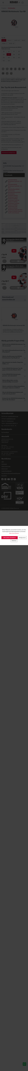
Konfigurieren (22, 537)
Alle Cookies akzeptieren (9, 537)
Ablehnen (14, 540)
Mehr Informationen (14, 533)
